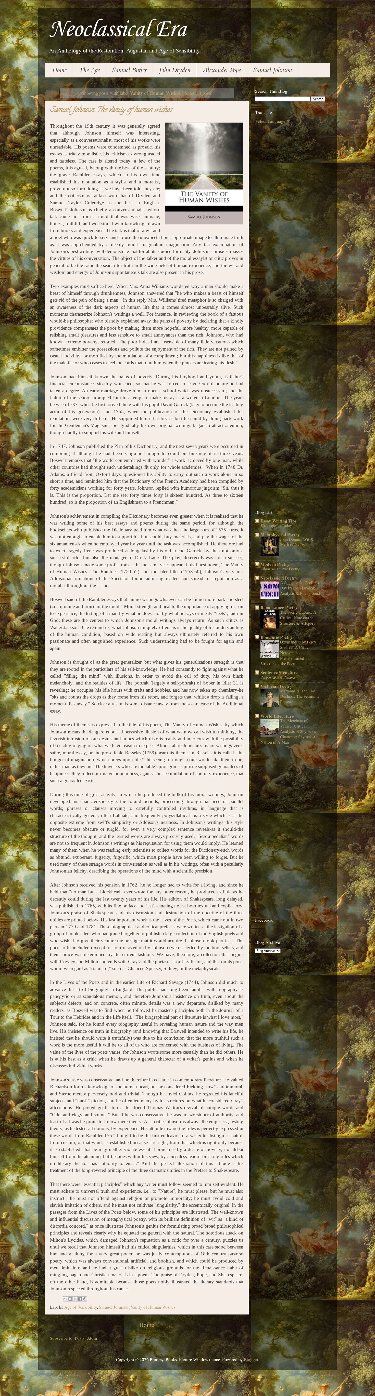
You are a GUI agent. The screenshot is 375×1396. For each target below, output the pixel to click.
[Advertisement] (293, 164)
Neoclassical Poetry (278, 578)
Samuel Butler (129, 70)
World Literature (277, 716)
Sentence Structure (279, 672)
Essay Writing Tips (278, 521)
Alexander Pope (222, 70)
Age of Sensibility (80, 1307)
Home (59, 70)
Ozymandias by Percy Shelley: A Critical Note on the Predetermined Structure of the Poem (288, 652)
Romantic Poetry (276, 637)
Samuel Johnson (272, 70)
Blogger (251, 1359)
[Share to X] (75, 1298)
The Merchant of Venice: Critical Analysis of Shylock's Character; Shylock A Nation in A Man (288, 731)
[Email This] (65, 1298)
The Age (89, 70)
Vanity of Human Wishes (153, 1307)
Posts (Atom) (86, 1338)
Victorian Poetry (276, 686)
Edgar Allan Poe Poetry (279, 569)
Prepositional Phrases (278, 677)
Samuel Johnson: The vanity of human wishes (111, 110)
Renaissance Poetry (279, 607)
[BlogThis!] (70, 1298)
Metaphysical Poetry (280, 534)
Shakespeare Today (276, 525)
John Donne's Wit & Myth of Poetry (297, 541)
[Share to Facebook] (79, 1298)
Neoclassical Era (117, 30)
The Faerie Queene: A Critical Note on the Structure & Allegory (298, 617)
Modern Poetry (275, 564)
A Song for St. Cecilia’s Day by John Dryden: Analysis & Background (300, 588)
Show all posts (198, 93)
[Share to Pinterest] (84, 1298)
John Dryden (174, 70)
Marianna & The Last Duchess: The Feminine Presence (299, 696)
